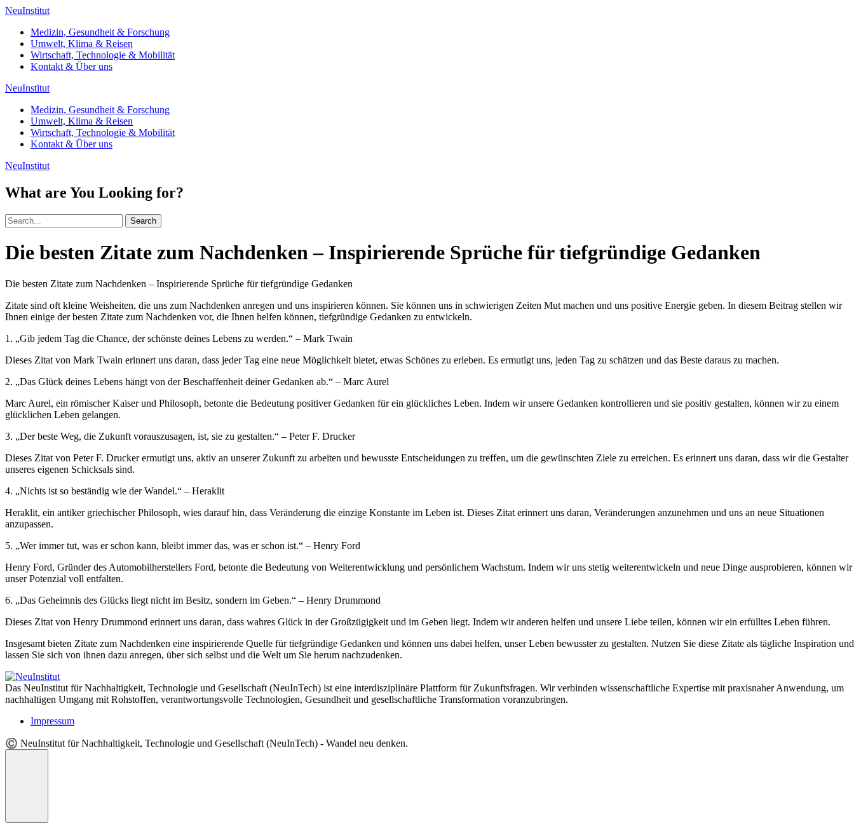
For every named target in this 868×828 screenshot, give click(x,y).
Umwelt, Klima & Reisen (82, 43)
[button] (26, 786)
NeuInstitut (27, 10)
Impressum (52, 721)
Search (143, 221)
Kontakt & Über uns (71, 66)
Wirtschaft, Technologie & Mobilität (103, 55)
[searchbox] (64, 220)
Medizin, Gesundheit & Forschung (100, 32)
